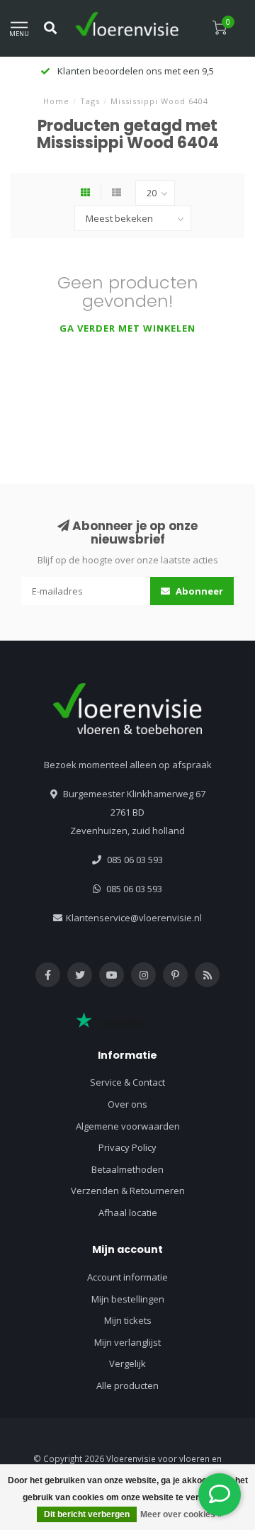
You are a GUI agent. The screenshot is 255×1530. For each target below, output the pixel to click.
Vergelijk (127, 1363)
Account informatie (127, 1277)
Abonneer (198, 591)
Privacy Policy (127, 1147)
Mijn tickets (128, 1320)
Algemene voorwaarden (128, 1126)
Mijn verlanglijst (127, 1342)
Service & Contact (127, 1082)
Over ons (127, 1104)
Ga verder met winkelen (128, 328)
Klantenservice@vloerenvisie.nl (134, 917)
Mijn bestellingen (127, 1299)
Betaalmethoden (127, 1169)
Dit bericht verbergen (87, 1514)
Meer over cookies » (181, 1514)
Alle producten (127, 1385)
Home (56, 101)
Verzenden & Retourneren (128, 1190)
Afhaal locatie (127, 1212)
